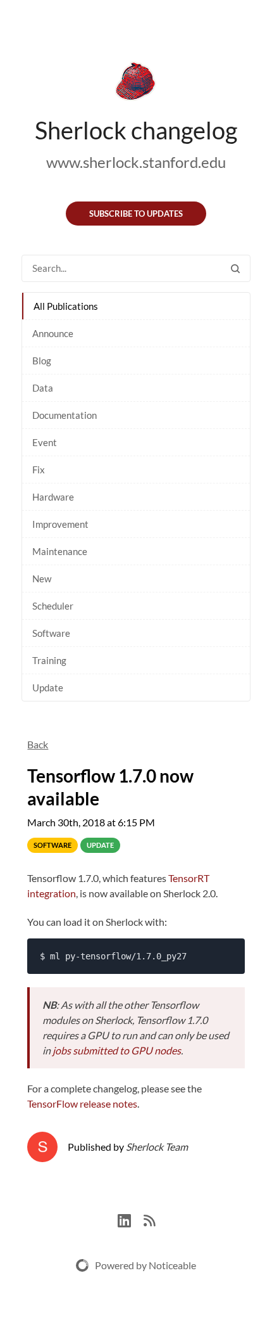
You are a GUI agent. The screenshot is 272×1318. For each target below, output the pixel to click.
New (41, 578)
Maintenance (59, 551)
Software (51, 633)
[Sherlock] (136, 83)
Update (47, 687)
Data (42, 387)
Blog (41, 360)
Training (49, 660)
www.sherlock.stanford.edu (136, 162)
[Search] (235, 268)
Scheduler (52, 605)
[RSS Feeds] (149, 1219)
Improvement (60, 524)
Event (44, 442)
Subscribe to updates (136, 213)
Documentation (64, 415)
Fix (38, 469)
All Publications (66, 306)
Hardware (53, 496)
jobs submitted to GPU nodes (117, 1050)
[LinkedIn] (131, 1219)
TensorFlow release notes (82, 1103)
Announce (52, 333)
